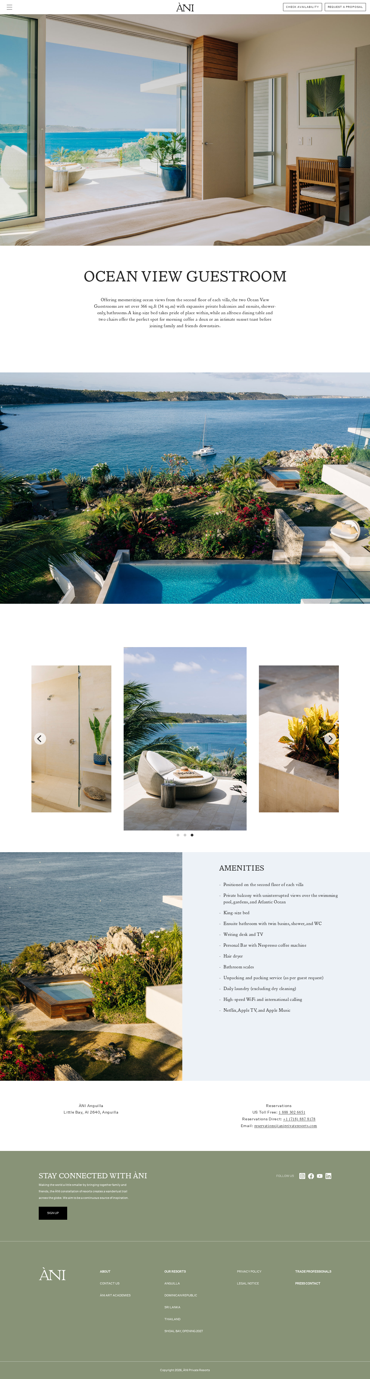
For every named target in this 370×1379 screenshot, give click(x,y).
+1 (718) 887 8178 (299, 1119)
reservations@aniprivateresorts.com (285, 1126)
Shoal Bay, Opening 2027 (183, 1331)
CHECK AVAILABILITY (302, 7)
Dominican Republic (180, 1295)
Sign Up (53, 1213)
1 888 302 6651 (292, 1112)
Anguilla (172, 1283)
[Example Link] (302, 1176)
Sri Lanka (172, 1307)
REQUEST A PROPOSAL (345, 7)
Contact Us (109, 1283)
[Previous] (40, 739)
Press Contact (307, 1283)
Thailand (172, 1319)
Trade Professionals (313, 1272)
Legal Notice (248, 1283)
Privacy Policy (249, 1272)
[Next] (330, 739)
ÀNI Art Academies (115, 1295)
